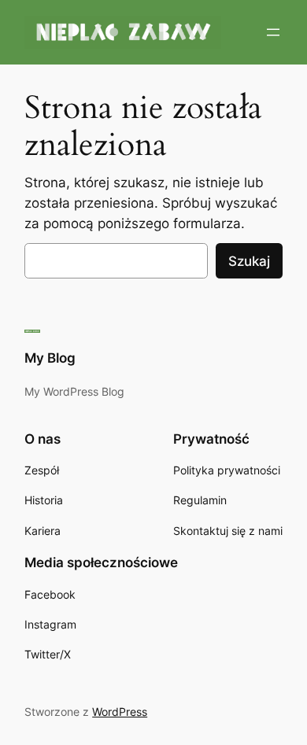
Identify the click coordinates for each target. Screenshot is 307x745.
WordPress (119, 711)
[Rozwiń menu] (273, 32)
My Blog (50, 358)
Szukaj (249, 261)
